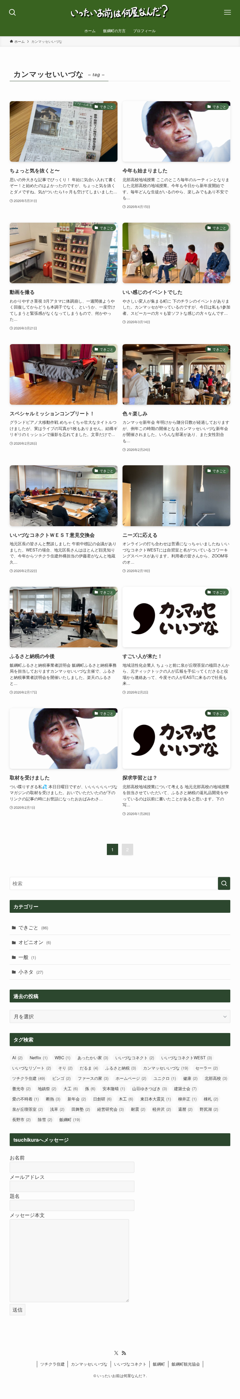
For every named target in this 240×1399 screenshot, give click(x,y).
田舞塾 (81, 1109)
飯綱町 (69, 1119)
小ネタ (30, 971)
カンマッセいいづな (165, 1068)
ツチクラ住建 (28, 1078)
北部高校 (216, 1078)
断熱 (53, 1099)
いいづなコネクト (134, 1057)
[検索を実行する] (224, 883)
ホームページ (131, 1078)
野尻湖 (209, 1109)
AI (17, 1057)
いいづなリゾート (31, 1068)
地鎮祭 (47, 1088)
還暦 (185, 1109)
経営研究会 (110, 1109)
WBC (62, 1057)
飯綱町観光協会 (186, 1364)
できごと (33, 927)
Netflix (39, 1057)
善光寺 (21, 1088)
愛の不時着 (25, 1099)
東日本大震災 (155, 1099)
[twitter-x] (116, 1353)
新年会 (77, 1099)
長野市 (21, 1119)
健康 (190, 1078)
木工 (126, 1099)
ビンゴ (61, 1078)
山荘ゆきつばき (149, 1088)
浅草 (57, 1109)
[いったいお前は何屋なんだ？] (120, 12)
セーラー (206, 1068)
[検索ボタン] (12, 12)
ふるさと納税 (120, 1068)
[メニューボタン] (227, 12)
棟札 (211, 1099)
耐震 (138, 1109)
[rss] (124, 1353)
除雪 (45, 1119)
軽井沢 (161, 1109)
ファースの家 (93, 1078)
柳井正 (187, 1099)
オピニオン (34, 942)
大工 (70, 1088)
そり (65, 1068)
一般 (27, 957)
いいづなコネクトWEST (186, 1057)
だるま (89, 1068)
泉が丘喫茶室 (27, 1109)
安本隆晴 (113, 1088)
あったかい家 (93, 1057)
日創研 (102, 1099)
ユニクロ (164, 1078)
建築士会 (185, 1088)
